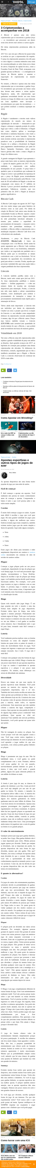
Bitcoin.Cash (16, 241)
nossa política (25, 1166)
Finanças (14, 20)
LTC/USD (5, 323)
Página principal (5, 20)
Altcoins (20, 20)
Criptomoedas (27, 20)
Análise (14, 457)
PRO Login (31, 2)
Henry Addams (12, 472)
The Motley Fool (7, 364)
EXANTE (5, 241)
